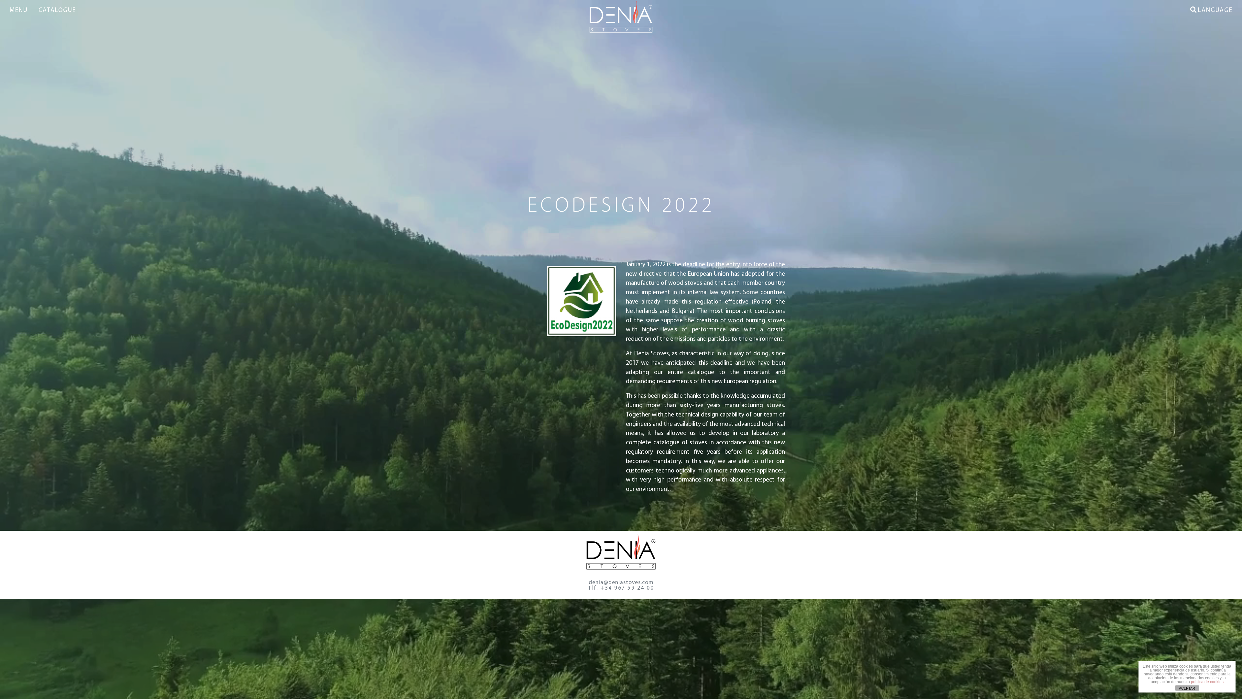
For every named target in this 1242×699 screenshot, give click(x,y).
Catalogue (57, 10)
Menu (18, 10)
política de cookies (1207, 682)
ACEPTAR (1187, 688)
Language (1215, 10)
